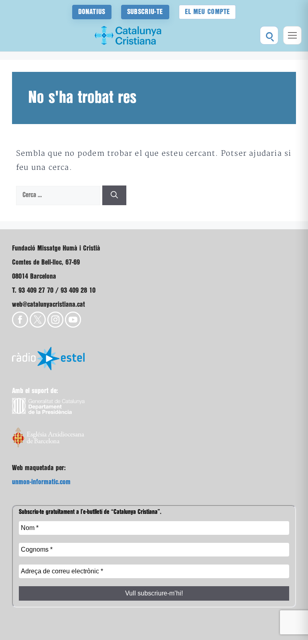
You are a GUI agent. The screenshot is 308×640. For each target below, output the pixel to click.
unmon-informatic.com (41, 482)
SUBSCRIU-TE (145, 12)
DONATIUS (91, 12)
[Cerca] (114, 195)
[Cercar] (269, 35)
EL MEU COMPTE (207, 12)
